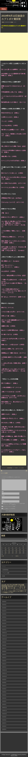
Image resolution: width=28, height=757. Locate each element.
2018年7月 (4, 723)
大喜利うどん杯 (15, 591)
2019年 (16, 467)
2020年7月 (4, 648)
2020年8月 (4, 645)
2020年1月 (4, 667)
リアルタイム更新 (5, 572)
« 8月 (3, 556)
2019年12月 (4, 670)
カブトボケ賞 (21, 467)
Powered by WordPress (21, 754)
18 (9, 551)
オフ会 (18, 586)
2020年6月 (4, 651)
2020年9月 (4, 642)
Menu (4, 9)
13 (16, 549)
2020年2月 (4, 663)
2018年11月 (4, 710)
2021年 (10, 586)
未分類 (3, 576)
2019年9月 (4, 679)
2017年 (9, 585)
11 (9, 549)
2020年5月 (4, 654)
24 (5, 552)
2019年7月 (4, 685)
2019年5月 (4, 691)
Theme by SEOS (14, 755)
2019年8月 (4, 682)
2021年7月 (4, 610)
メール (3, 495)
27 (16, 552)
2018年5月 (4, 729)
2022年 (15, 586)
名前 (2, 491)
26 (12, 552)
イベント (4, 566)
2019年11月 (4, 673)
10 (5, 549)
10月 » (17, 556)
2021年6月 (4, 614)
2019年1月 (4, 704)
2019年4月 (4, 695)
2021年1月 (4, 629)
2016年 (4, 585)
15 (23, 549)
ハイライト (17, 588)
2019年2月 (4, 701)
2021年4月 (4, 620)
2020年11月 (4, 635)
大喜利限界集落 (14, 2)
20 (16, 551)
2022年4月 (4, 604)
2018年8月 (4, 720)
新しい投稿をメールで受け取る (9, 508)
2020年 (4, 586)
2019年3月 (4, 698)
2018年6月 (4, 726)
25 (9, 552)
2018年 (15, 585)
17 (5, 551)
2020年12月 (4, 632)
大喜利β (10, 591)
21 (20, 551)
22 (23, 551)
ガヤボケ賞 (11, 588)
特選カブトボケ (8, 592)
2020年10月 (4, 639)
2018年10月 (4, 713)
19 (12, 551)
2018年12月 (4, 707)
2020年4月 (4, 657)
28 (20, 552)
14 (20, 549)
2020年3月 (4, 660)
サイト (3, 499)
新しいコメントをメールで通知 (9, 506)
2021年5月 (4, 617)
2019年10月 (4, 676)
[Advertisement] (14, 47)
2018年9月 (4, 716)
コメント (3, 478)
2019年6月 (4, 688)
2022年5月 (4, 601)
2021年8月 (4, 607)
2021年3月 (4, 623)
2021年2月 (4, 626)
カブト (15, 22)
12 (12, 549)
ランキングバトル (6, 591)
